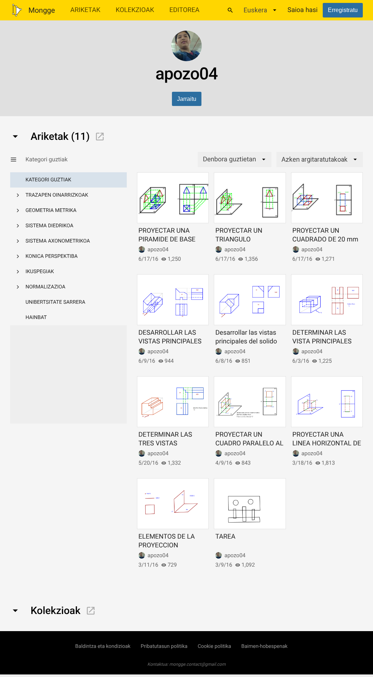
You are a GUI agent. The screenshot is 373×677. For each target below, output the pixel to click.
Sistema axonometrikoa (57, 241)
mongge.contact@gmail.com (197, 664)
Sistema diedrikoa (49, 226)
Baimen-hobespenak (264, 646)
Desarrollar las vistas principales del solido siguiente (246, 341)
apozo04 (158, 249)
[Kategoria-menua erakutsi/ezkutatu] (17, 159)
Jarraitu (186, 99)
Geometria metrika (50, 210)
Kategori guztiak (48, 180)
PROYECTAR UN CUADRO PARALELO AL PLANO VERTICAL (249, 443)
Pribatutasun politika (164, 646)
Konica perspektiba (51, 256)
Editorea (184, 10)
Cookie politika (214, 646)
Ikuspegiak (39, 272)
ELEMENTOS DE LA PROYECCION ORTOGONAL (166, 545)
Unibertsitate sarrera (55, 302)
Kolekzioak (134, 10)
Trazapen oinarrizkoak (56, 195)
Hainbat (36, 317)
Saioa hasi (302, 10)
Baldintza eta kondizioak (103, 646)
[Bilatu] (230, 10)
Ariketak (85, 10)
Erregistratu (343, 10)
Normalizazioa (45, 287)
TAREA (225, 536)
